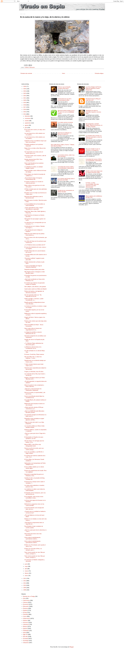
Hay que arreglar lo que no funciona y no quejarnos (93, 149)
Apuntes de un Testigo (29, 596)
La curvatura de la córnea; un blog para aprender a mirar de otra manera (94, 137)
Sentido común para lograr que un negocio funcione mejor (94, 171)
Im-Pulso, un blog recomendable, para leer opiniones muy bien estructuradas (92, 185)
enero (26, 575)
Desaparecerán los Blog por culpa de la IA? (93, 99)
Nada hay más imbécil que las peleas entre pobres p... (34, 234)
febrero (27, 573)
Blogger (72, 647)
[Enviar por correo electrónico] (25, 65)
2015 (24, 111)
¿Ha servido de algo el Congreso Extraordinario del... (33, 178)
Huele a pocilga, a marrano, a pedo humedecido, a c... (33, 299)
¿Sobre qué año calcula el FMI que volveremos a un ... (33, 408)
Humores (25, 622)
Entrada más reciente (26, 73)
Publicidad (26, 630)
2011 (24, 583)
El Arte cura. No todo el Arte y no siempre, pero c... (33, 549)
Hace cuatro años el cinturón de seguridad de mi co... (33, 329)
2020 (24, 100)
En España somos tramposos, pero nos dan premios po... (35, 493)
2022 (24, 95)
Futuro (25, 616)
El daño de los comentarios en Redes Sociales (66, 191)
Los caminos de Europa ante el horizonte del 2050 (66, 179)
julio (26, 127)
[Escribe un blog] (26, 65)
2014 (24, 114)
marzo (27, 571)
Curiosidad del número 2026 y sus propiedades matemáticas (66, 167)
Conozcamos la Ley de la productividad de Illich (64, 99)
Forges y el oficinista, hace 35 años (33, 371)
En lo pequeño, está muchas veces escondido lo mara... (33, 497)
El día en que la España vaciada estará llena (64, 87)
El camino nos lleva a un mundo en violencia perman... (33, 182)
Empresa (25, 608)
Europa (25, 612)
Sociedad (25, 638)
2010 (24, 585)
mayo (26, 566)
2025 (24, 88)
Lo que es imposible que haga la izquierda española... (33, 266)
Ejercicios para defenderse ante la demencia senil (33, 197)
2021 (24, 98)
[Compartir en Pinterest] (31, 65)
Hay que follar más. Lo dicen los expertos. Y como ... (33, 357)
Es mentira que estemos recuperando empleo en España (34, 283)
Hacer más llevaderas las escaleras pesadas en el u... (33, 163)
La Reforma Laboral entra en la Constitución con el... (32, 347)
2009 (24, 587)
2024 (24, 91)
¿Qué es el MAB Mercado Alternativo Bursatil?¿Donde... (34, 411)
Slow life (25, 636)
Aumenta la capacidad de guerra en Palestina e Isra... (34, 475)
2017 (24, 107)
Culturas (27, 67)
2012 (24, 580)
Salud (24, 632)
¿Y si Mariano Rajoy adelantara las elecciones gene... (33, 344)
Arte (24, 598)
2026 (24, 86)
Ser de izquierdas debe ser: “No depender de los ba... (33, 295)
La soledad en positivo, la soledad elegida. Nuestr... (33, 167)
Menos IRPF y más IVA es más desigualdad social (32, 445)
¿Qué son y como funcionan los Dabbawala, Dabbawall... (32, 389)
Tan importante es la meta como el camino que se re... (33, 152)
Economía (25, 604)
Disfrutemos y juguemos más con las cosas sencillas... (34, 504)
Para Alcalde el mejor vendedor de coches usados (33, 527)
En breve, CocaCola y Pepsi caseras (34, 354)
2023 (24, 93)
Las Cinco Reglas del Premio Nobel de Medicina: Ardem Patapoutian (93, 88)
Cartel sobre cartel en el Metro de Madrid (35, 289)
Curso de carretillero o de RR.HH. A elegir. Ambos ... (33, 452)
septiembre (28, 123)
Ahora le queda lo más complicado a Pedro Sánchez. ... (34, 385)
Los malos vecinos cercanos (65, 122)
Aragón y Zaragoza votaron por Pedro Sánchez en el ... (34, 378)
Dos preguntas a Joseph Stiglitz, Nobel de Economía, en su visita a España (94, 125)
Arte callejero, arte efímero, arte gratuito (35, 286)
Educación (32, 67)
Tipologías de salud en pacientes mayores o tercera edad (93, 112)
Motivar (25, 626)
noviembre (28, 118)
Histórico (25, 620)
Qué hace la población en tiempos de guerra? (64, 133)
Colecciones (26, 600)
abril (26, 568)
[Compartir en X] (28, 65)
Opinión (25, 628)
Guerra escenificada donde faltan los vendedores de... (34, 396)
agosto (27, 125)
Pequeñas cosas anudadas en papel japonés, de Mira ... (34, 419)
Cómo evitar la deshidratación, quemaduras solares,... (32, 538)
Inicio (63, 73)
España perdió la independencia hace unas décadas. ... (34, 303)
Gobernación (26, 618)
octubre (27, 120)
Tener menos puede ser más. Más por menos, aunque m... (34, 553)
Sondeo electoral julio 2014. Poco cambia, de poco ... (33, 160)
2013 (24, 578)
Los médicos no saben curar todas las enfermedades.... (34, 489)
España (25, 610)
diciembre (27, 116)
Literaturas (26, 624)
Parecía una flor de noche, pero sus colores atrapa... (34, 448)
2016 (24, 109)
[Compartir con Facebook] (29, 65)
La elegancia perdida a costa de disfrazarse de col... (33, 332)
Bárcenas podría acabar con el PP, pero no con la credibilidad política (66, 112)
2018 (24, 105)
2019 (24, 102)
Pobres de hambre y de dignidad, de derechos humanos (34, 292)
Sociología (26, 640)
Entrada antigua (99, 73)
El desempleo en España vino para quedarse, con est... (33, 437)
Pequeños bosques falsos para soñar (34, 269)
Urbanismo (26, 642)
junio (26, 564)
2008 (24, 590)
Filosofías (25, 614)
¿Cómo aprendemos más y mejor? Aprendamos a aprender (33, 208)
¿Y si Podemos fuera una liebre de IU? (34, 244)
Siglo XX (25, 634)
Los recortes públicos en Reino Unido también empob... (34, 426)
